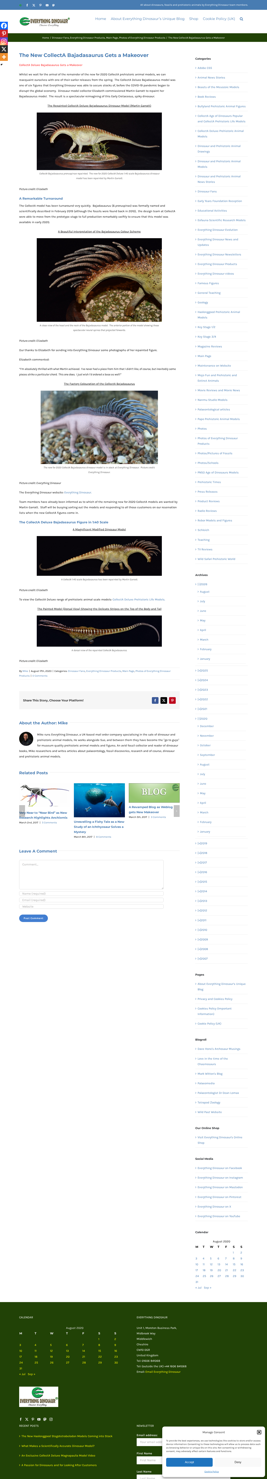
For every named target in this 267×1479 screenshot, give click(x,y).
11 (204, 1264)
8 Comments (103, 836)
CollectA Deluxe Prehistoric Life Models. (139, 599)
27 (219, 1276)
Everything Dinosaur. (78, 492)
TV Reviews (205, 549)
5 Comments (49, 822)
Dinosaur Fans (76, 671)
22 (234, 1270)
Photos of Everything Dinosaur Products (218, 440)
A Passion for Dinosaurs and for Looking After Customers (59, 1465)
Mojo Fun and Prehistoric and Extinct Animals (217, 377)
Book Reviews (207, 96)
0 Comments (39, 675)
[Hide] (1, 64)
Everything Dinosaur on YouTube (219, 1216)
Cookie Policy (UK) (209, 1023)
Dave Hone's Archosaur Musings (219, 1049)
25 (204, 1276)
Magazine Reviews (210, 346)
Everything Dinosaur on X (214, 1206)
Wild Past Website (210, 1112)
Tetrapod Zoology (209, 1102)
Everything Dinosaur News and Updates (218, 242)
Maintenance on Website (214, 365)
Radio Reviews (207, 511)
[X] (4, 49)
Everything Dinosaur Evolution (218, 230)
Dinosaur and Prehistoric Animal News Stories (219, 179)
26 (211, 1276)
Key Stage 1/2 (206, 327)
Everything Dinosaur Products (103, 671)
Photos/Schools (208, 463)
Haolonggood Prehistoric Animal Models (219, 314)
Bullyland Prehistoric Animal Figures (222, 106)
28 (227, 1276)
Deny (238, 1462)
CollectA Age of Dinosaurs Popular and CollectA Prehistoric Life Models (221, 118)
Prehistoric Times (209, 482)
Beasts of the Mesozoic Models (218, 87)
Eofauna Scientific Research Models (222, 220)
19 (211, 1270)
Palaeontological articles (214, 409)
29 (234, 1276)
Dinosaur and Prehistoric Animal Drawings (219, 148)
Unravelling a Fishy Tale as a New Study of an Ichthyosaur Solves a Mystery (99, 827)
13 (219, 1264)
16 (241, 1264)
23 (242, 1270)
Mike (25, 671)
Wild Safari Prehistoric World (216, 559)
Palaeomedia (206, 1083)
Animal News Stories (211, 77)
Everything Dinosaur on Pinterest (219, 1197)
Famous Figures (208, 283)
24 (197, 1276)
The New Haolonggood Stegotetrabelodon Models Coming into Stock (67, 1436)
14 (226, 1264)
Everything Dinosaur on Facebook (220, 1168)
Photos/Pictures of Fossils (215, 453)
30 (242, 1276)
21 (226, 1270)
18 (204, 1270)
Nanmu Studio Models (213, 400)
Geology (203, 302)
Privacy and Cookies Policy (215, 999)
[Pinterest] (4, 33)
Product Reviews (209, 501)
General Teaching (209, 293)
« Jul (198, 1287)
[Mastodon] (45, 1419)
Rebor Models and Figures (215, 520)
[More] (4, 57)
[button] (259, 1432)
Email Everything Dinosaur (162, 1372)
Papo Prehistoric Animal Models (219, 419)
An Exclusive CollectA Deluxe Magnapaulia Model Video (58, 1455)
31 (196, 1282)
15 (234, 1264)
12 (211, 1264)
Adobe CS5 (205, 68)
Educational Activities (212, 210)
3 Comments (158, 817)
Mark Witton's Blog (210, 1073)
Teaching (204, 540)
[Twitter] (26, 1419)
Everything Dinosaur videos (216, 273)
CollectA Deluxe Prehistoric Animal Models (221, 133)
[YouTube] (38, 1419)
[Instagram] (4, 41)
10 (196, 1264)
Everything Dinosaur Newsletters (219, 254)
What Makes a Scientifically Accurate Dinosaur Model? (58, 1446)
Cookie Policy (211, 1471)
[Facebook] (4, 26)
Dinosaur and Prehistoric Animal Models (219, 164)
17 (196, 1270)
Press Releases (208, 491)
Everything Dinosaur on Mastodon (220, 1187)
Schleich (203, 530)
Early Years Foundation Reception (220, 201)
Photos (202, 428)
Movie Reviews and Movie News (219, 390)
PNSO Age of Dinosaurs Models (218, 472)
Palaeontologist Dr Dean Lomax (218, 1093)
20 (219, 1270)
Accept (189, 1462)
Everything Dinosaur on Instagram (220, 1177)
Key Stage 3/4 (207, 336)
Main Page (128, 671)
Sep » (207, 1287)
